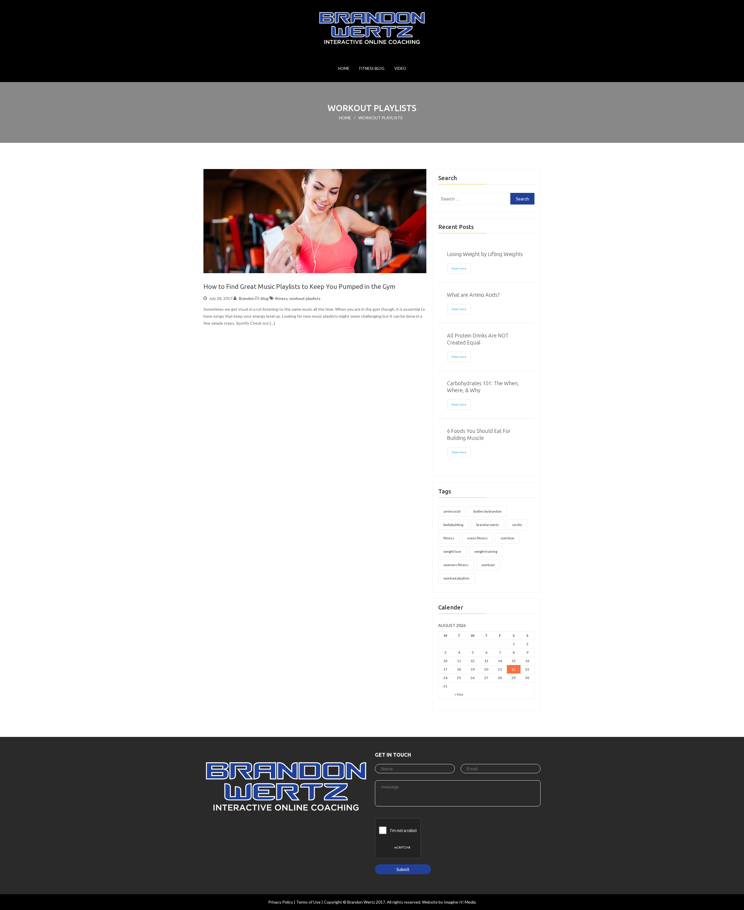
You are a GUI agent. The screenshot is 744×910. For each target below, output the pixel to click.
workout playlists (305, 298)
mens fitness (477, 538)
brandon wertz (487, 524)
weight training (485, 551)
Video (400, 68)
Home (343, 68)
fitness (281, 298)
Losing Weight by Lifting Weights (485, 254)
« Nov (459, 694)
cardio (517, 524)
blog (265, 298)
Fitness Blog (371, 68)
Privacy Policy (280, 902)
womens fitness (455, 565)
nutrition (507, 538)
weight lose (452, 551)
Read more (459, 268)
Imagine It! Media (460, 902)
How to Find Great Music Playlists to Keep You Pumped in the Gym (299, 286)
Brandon (246, 298)
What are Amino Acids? (473, 295)
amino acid (451, 511)
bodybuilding (453, 524)
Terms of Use (308, 902)
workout (488, 565)
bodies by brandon (487, 511)
